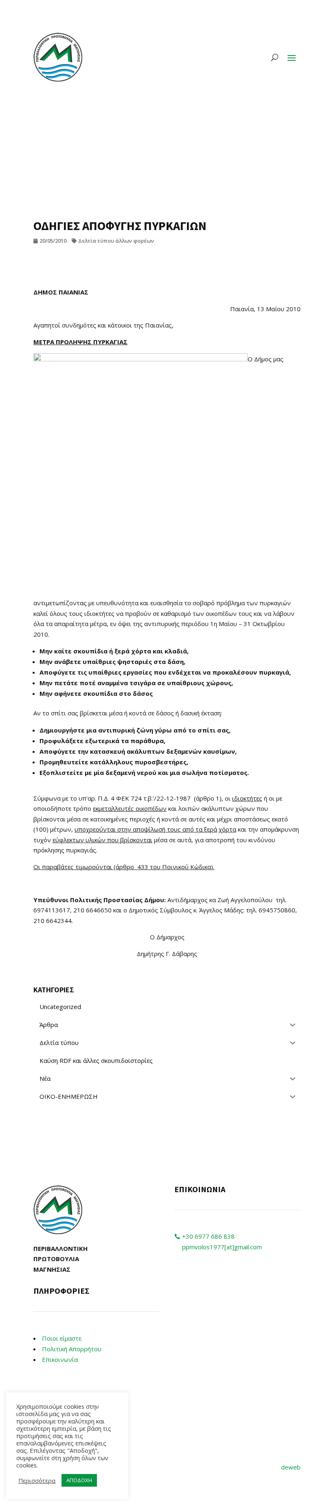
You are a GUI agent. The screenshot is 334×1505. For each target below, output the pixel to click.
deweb (291, 1467)
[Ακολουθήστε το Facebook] (180, 1293)
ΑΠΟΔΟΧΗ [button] (79, 1480)
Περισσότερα (36, 1480)
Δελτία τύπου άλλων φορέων (116, 240)
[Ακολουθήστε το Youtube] (197, 1293)
